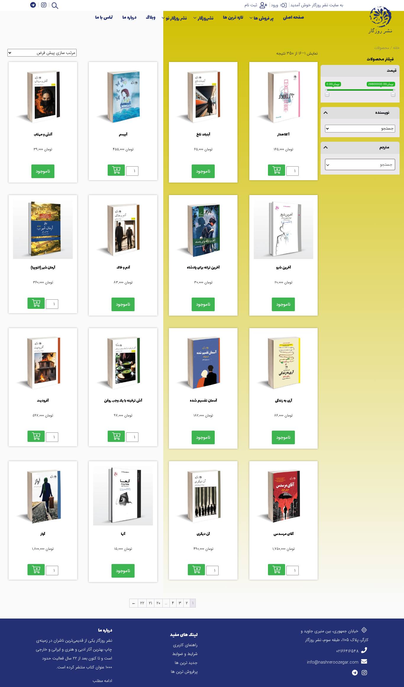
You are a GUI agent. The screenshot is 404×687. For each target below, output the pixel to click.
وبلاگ (150, 18)
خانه (396, 48)
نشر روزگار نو (176, 19)
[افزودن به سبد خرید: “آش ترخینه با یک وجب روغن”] (116, 436)
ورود (275, 5)
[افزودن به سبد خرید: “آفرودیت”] (36, 436)
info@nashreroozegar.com (333, 662)
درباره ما (129, 18)
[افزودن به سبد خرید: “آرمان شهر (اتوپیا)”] (36, 303)
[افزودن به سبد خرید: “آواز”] (36, 569)
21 (150, 603)
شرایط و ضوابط (185, 654)
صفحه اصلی (293, 18)
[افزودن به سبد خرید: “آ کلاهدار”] (276, 170)
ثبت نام (251, 5)
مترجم (384, 147)
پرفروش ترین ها (184, 671)
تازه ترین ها (233, 18)
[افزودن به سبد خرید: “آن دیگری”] (196, 569)
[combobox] (360, 164)
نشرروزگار (206, 19)
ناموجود (203, 171)
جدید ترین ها (186, 662)
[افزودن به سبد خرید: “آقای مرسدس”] (276, 569)
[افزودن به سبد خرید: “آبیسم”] (116, 170)
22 (142, 603)
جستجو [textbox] (386, 164)
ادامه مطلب (102, 681)
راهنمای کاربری (185, 645)
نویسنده (382, 113)
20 (158, 603)
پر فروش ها (264, 19)
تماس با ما (104, 18)
